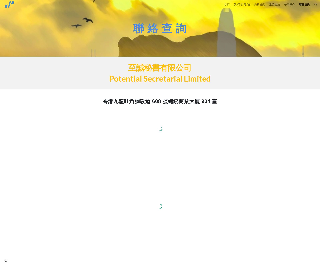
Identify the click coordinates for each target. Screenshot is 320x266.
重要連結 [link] (274, 4)
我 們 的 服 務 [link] (242, 4)
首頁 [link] (227, 4)
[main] (160, 28)
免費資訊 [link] (259, 4)
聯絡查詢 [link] (304, 4)
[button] (316, 5)
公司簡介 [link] (289, 4)
